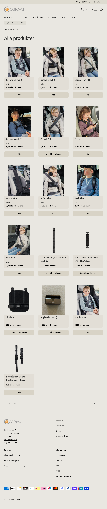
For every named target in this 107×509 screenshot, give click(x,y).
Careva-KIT (60, 426)
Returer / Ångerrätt (64, 476)
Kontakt (59, 461)
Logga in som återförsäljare (16, 466)
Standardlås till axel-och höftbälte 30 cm (86, 260)
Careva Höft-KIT (82, 80)
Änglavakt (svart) (48, 317)
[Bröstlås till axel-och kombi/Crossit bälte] (19, 359)
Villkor (58, 466)
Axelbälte (79, 198)
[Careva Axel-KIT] (19, 121)
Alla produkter (14, 29)
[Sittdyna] (19, 300)
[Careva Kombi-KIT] (19, 62)
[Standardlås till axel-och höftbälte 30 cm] (88, 240)
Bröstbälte (45, 198)
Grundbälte (11, 198)
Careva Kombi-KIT (15, 80)
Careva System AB (15, 499)
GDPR (58, 471)
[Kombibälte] (88, 300)
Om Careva (60, 455)
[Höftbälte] (19, 240)
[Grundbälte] (19, 180)
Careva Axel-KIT (13, 139)
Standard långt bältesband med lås (53, 260)
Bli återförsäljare (11, 461)
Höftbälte (10, 258)
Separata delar (62, 436)
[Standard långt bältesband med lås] (53, 240)
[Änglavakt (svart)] (53, 300)
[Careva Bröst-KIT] (53, 62)
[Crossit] (88, 121)
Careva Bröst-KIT (48, 80)
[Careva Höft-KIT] (88, 62)
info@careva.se (10, 440)
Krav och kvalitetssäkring (63, 17)
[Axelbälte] (88, 180)
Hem (5, 29)
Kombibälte (80, 317)
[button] (101, 9)
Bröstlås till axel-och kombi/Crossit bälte (16, 379)
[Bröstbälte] (53, 180)
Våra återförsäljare (12, 455)
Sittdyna (10, 317)
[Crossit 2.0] (53, 121)
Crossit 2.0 (45, 139)
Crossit (78, 139)
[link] (26, 404)
